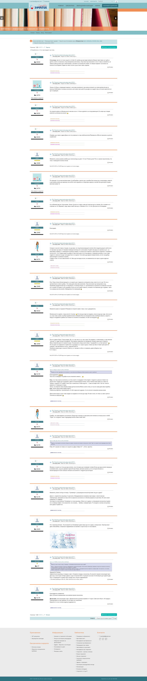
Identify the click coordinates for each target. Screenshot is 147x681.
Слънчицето (37, 90)
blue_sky (99, 41)
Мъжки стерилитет (81, 654)
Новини (61, 6)
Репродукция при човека (82, 645)
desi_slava (37, 561)
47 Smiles (37, 369)
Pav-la (37, 524)
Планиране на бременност (83, 636)
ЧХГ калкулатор (36, 636)
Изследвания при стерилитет (83, 649)
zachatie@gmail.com (36, 1)
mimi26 (94, 41)
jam (85, 41)
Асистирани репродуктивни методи (85, 664)
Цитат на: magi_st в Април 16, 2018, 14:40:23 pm (59, 369)
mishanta (89, 41)
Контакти (93, 1)
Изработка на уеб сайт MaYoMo (109, 678)
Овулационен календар (85, 6)
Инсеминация (79, 666)
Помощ (38, 32)
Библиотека (70, 6)
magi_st (37, 57)
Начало (33, 32)
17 (44, 47)
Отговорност (57, 649)
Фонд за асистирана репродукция (62, 638)
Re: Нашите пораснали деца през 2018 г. (63, 55)
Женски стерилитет (81, 656)
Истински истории (36, 647)
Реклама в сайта (58, 651)
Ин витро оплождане (81, 669)
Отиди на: (92, 618)
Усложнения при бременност (83, 643)
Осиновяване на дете (59, 647)
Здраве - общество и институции (62, 644)
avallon (37, 158)
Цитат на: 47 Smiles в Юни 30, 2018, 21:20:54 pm (59, 561)
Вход (42, 32)
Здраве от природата (81, 662)
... (43, 47)
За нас (86, 1)
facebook (46, 1)
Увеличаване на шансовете (83, 647)
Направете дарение (110, 6)
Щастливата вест (80, 638)
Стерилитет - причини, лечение (84, 651)
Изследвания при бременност (84, 640)
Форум (97, 6)
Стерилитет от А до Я (81, 671)
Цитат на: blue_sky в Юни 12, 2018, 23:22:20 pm (59, 440)
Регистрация (48, 32)
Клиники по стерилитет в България (63, 636)
